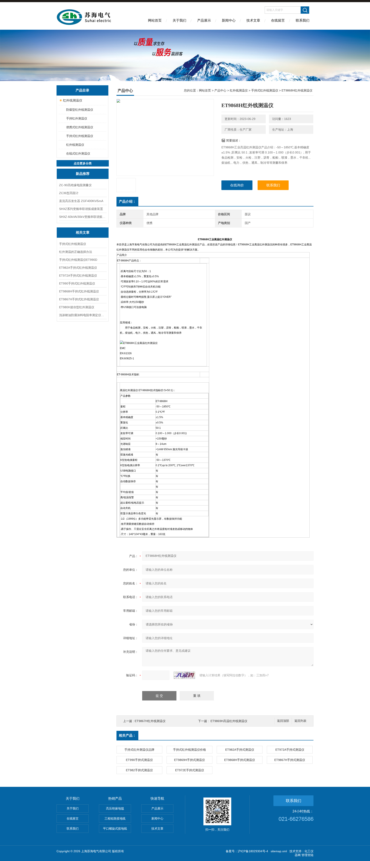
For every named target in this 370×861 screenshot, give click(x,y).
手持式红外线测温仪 (79, 136)
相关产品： (127, 735)
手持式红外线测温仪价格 (189, 749)
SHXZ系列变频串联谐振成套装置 (81, 209)
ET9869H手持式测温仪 (189, 760)
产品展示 (204, 20)
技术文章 (253, 20)
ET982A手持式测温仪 (239, 749)
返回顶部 (283, 720)
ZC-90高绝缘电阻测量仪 (75, 185)
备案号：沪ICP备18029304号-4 (247, 851)
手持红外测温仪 (76, 118)
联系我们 (302, 20)
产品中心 (220, 90)
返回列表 (300, 720)
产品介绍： (127, 201)
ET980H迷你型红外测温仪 (76, 307)
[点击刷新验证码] (184, 675)
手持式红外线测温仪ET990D (78, 259)
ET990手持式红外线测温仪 (77, 283)
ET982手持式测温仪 (139, 770)
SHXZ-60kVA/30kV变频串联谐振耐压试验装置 (82, 216)
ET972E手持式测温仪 (189, 770)
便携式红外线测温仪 (79, 127)
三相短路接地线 (114, 818)
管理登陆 (307, 855)
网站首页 (155, 20)
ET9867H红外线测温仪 (150, 721)
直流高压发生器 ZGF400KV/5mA (81, 201)
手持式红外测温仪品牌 (139, 749)
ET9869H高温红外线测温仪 (228, 721)
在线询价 (237, 185)
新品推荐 (83, 173)
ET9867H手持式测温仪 (289, 760)
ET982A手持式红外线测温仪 (78, 267)
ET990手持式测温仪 (139, 760)
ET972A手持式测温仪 (289, 749)
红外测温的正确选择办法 (75, 252)
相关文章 (83, 232)
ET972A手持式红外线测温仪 (78, 275)
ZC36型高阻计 (69, 193)
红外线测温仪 (72, 100)
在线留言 (278, 20)
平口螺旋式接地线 (115, 828)
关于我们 (179, 20)
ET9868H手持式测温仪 (239, 760)
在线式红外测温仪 (78, 153)
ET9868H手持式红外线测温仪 (79, 291)
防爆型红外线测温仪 (79, 109)
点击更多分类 (83, 163)
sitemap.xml (279, 851)
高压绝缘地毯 (115, 808)
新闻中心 (229, 20)
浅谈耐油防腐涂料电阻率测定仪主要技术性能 (82, 315)
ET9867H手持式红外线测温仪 (79, 299)
